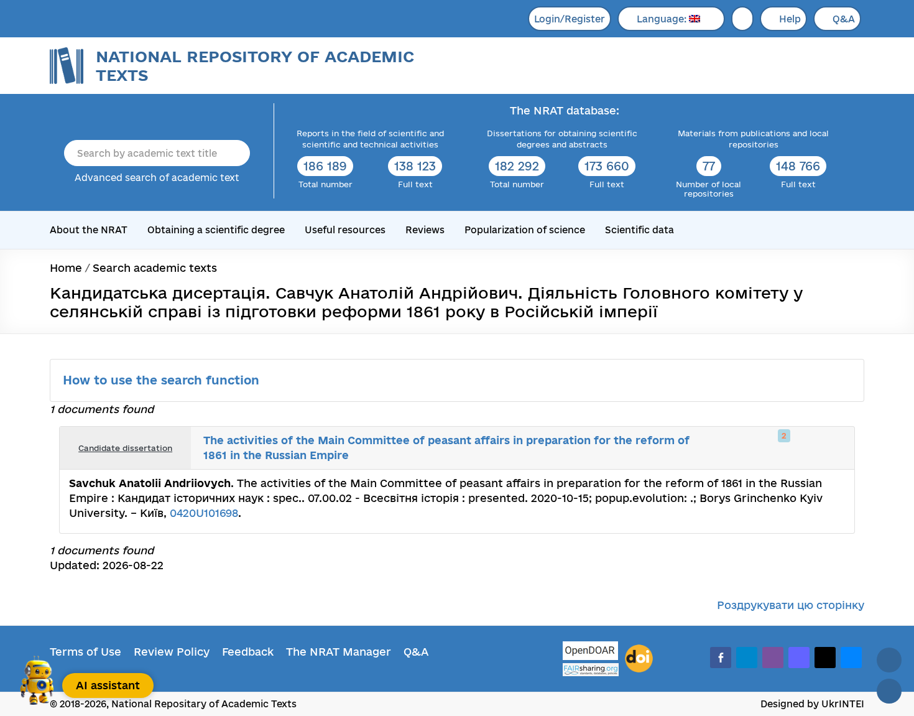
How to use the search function (163, 380)
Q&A (844, 19)
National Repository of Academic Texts (255, 65)
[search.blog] (835, 447)
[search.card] (794, 447)
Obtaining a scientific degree (216, 230)
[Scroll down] (889, 691)
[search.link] (807, 447)
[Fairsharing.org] (591, 669)
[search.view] (780, 447)
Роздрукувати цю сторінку (790, 605)
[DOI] (639, 658)
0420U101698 (204, 513)
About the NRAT (88, 230)
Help (790, 19)
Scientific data (639, 230)
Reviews (425, 230)
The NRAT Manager (338, 652)
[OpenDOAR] (591, 652)
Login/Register (569, 19)
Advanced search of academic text (157, 177)
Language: (663, 19)
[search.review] (821, 447)
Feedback (248, 652)
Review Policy (172, 652)
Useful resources (345, 230)
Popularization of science (524, 230)
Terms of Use (85, 652)
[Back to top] (889, 660)
